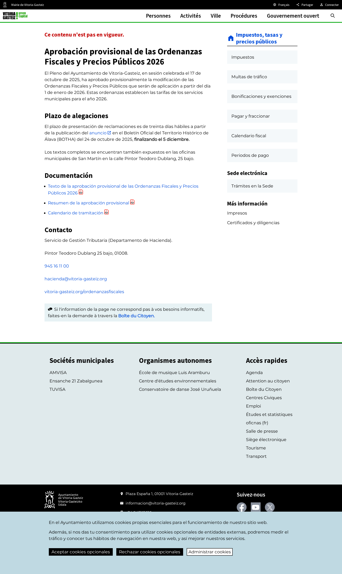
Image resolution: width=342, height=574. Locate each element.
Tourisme (256, 448)
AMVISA (58, 372)
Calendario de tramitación (75, 212)
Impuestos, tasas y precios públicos (259, 38)
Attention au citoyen (268, 380)
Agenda (254, 372)
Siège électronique (266, 439)
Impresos (237, 213)
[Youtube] (256, 507)
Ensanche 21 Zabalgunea (76, 380)
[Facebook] (242, 507)
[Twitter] (270, 507)
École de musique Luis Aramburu (174, 372)
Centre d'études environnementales (177, 380)
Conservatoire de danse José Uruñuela (180, 389)
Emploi (253, 406)
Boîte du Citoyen (264, 389)
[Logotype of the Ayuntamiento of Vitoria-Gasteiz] (64, 500)
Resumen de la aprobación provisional (88, 202)
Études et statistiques (269, 414)
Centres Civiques (264, 397)
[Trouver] (332, 15)
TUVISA (57, 389)
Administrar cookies (209, 551)
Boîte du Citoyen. (136, 315)
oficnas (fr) (257, 422)
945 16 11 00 (57, 266)
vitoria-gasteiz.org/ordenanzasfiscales (84, 291)
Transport (256, 456)
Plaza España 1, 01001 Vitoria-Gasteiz (159, 493)
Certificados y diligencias (253, 222)
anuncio (98, 132)
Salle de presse (262, 431)
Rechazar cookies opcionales (149, 551)
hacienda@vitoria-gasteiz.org (76, 278)
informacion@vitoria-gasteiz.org (155, 503)
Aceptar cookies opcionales (80, 551)
